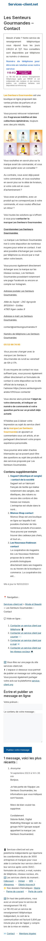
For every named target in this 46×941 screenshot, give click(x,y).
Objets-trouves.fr (26, 884)
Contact (11, 933)
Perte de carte (35, 891)
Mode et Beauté (33, 604)
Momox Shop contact (21, 513)
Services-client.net (23, 4)
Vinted (21, 881)
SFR (31, 881)
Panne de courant (15, 891)
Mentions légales (27, 933)
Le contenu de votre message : (19, 711)
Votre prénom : (11, 702)
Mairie (37, 888)
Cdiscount (9, 881)
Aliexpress (9, 884)
